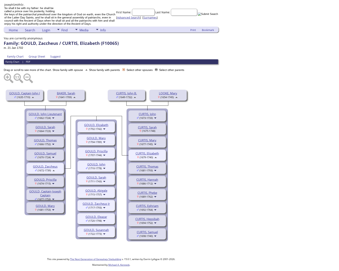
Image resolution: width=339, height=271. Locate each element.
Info (103, 30)
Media (83, 30)
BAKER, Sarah (66, 93)
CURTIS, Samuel (147, 232)
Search (30, 30)
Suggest (55, 56)
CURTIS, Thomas (147, 166)
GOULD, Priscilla (45, 180)
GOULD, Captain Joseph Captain (45, 193)
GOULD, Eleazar (96, 217)
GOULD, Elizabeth (96, 125)
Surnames (150, 17)
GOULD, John (96, 164)
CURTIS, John (147, 114)
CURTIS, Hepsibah (147, 219)
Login (46, 30)
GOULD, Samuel (45, 153)
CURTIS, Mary (147, 140)
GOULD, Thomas (45, 140)
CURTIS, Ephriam (147, 206)
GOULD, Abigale (96, 190)
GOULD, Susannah (96, 230)
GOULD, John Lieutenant (45, 114)
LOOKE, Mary (168, 93)
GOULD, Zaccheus (45, 166)
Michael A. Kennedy (119, 264)
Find (64, 30)
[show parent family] (33, 97)
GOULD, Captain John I (24, 93)
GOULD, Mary (45, 206)
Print (193, 30)
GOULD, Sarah (45, 127)
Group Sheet (37, 56)
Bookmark (208, 30)
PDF (28, 61)
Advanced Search (128, 17)
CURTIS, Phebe (147, 193)
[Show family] (54, 118)
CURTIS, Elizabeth (147, 153)
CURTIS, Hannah (147, 180)
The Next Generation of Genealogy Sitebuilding (95, 259)
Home (13, 30)
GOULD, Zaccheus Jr (96, 204)
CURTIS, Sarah (147, 127)
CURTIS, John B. (126, 93)
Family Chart (15, 56)
